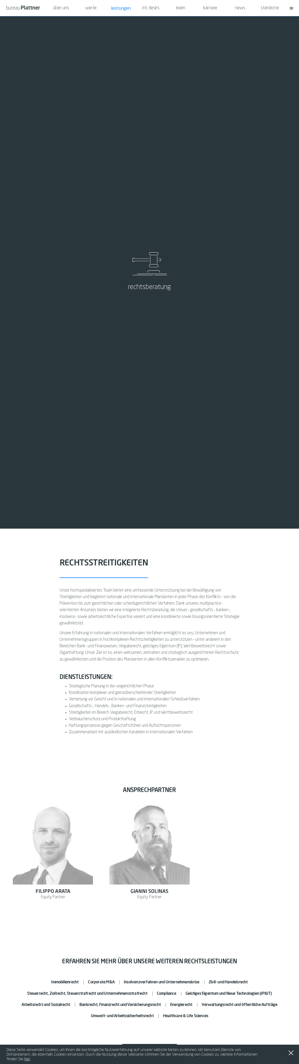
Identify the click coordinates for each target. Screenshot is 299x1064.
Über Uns (61, 8)
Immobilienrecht (64, 982)
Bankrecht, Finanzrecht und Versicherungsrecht (120, 1005)
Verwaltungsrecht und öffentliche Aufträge (239, 1005)
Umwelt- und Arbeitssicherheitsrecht (122, 1016)
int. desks (151, 8)
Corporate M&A (101, 982)
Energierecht (181, 1005)
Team (180, 8)
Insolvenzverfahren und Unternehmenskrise (161, 982)
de (291, 8)
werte (90, 8)
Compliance (166, 994)
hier (27, 1059)
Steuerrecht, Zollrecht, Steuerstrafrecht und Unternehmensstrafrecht (87, 994)
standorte (270, 8)
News (240, 8)
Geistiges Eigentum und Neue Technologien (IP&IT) (228, 994)
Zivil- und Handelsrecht (228, 982)
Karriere (210, 8)
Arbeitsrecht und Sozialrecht (45, 1005)
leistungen (121, 8)
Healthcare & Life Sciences (185, 1016)
